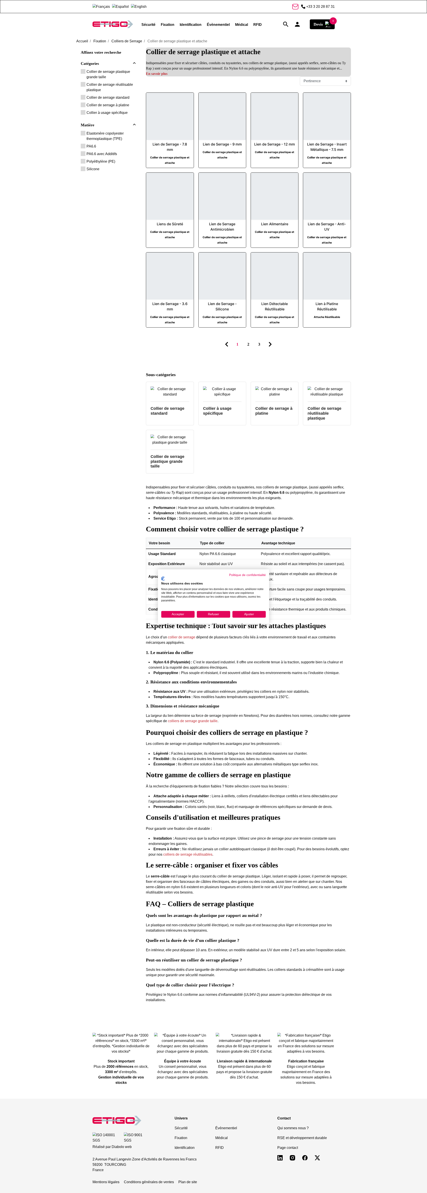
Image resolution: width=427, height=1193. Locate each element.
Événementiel (226, 1128)
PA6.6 (91, 146)
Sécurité (181, 1128)
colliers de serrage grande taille (193, 721)
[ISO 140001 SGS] (107, 1137)
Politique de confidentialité (247, 575)
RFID (219, 1148)
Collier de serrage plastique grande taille (108, 74)
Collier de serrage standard (108, 97)
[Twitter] (317, 1157)
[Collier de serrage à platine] (274, 394)
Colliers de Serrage (126, 41)
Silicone (93, 169)
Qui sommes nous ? (293, 1128)
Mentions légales (106, 1182)
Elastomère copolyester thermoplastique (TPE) (105, 136)
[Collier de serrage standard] (170, 394)
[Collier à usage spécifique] (222, 394)
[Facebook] (305, 1157)
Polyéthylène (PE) (101, 161)
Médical (221, 1138)
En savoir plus (156, 74)
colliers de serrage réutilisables (187, 854)
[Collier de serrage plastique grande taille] (170, 442)
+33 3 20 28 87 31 (320, 6)
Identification (185, 1148)
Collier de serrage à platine (108, 105)
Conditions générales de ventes (149, 1182)
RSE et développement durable (302, 1138)
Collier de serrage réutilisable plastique (110, 87)
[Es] (120, 6)
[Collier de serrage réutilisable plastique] (327, 394)
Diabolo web (122, 1147)
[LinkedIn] (280, 1157)
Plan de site (187, 1182)
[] (134, 63)
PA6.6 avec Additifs (102, 154)
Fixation (99, 41)
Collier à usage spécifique (107, 113)
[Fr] (101, 6)
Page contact (287, 1148)
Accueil (82, 41)
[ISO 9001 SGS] (137, 1137)
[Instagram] (292, 1157)
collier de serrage (181, 637)
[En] (139, 6)
